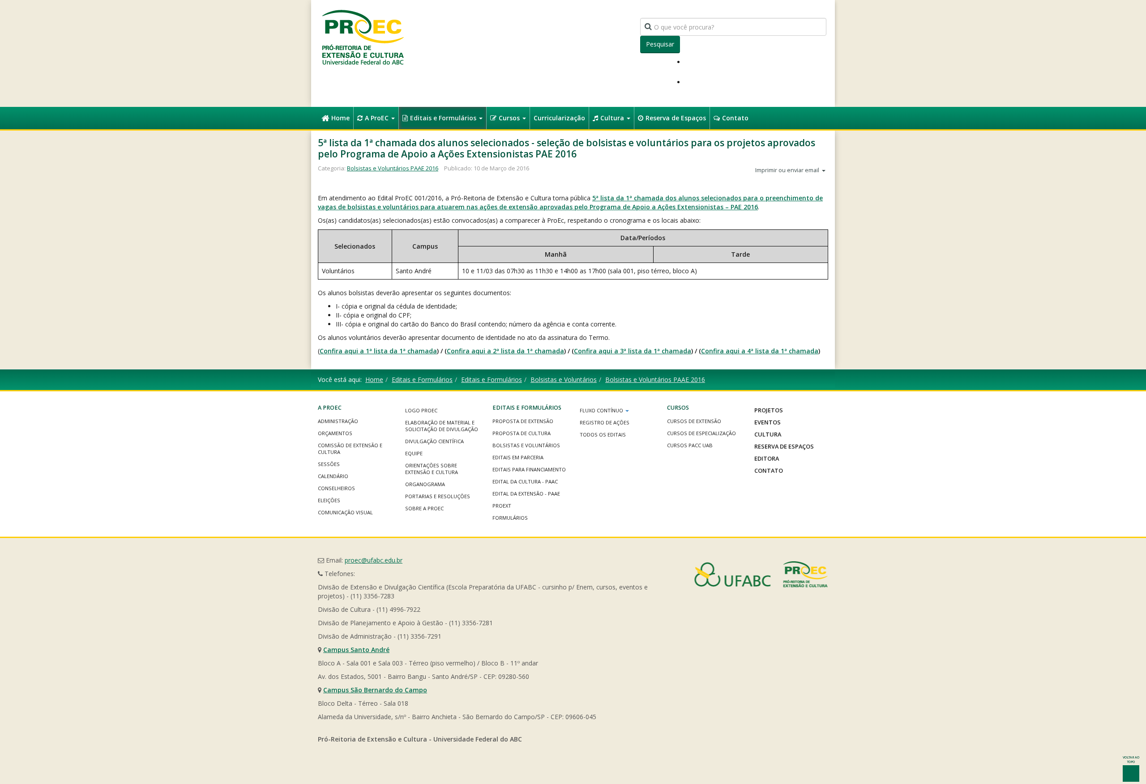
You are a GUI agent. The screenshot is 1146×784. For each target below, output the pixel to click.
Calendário (333, 476)
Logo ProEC (421, 410)
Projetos (768, 410)
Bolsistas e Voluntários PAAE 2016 (392, 168)
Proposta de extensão (522, 421)
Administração (338, 421)
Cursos (510, 118)
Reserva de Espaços (676, 118)
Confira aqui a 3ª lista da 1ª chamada (632, 351)
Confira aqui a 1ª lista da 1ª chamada (378, 351)
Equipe (414, 453)
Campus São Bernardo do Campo (375, 690)
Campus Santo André (356, 649)
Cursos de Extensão (694, 421)
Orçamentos (335, 433)
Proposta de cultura (521, 433)
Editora (766, 458)
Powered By (761, 574)
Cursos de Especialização (701, 433)
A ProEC (377, 118)
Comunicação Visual (345, 512)
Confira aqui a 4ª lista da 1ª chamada (759, 351)
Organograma (425, 484)
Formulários (510, 517)
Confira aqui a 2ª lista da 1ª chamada (505, 351)
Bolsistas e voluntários (526, 445)
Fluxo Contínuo (602, 410)
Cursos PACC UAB (690, 445)
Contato (735, 118)
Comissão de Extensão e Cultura (350, 448)
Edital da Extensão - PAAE (526, 493)
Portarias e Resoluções (437, 496)
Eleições (329, 500)
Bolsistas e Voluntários (563, 379)
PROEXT (501, 505)
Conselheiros (336, 488)
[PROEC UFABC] (362, 37)
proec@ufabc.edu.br (373, 560)
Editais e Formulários (444, 118)
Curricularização (559, 118)
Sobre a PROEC (424, 508)
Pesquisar (660, 44)
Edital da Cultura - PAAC (525, 481)
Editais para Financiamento (529, 469)
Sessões (329, 464)
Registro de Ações (604, 422)
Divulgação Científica (434, 441)
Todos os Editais (603, 434)
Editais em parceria (517, 457)
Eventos (767, 422)
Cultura (613, 118)
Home (340, 118)
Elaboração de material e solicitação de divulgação (441, 425)
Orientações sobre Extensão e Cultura (431, 468)
